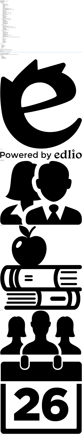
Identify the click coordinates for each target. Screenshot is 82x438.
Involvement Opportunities (5, 32)
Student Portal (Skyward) (5, 36)
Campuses (4, 6)
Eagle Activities (3, 45)
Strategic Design (4, 13)
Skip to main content (2, 0)
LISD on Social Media (4, 58)
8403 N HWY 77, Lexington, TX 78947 (4, 54)
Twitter (2, 47)
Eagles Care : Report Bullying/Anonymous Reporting (8, 26)
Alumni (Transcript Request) (6, 5)
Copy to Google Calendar (2, 51)
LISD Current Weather (5, 14)
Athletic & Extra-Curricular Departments (7, 19)
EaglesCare (4, 42)
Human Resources (5, 20)
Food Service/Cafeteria (5, 21)
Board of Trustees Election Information (7, 18)
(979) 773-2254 (11, 54)
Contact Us (4, 7)
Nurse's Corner (4, 33)
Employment (3, 46)
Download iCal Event (8, 51)
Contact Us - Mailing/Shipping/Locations (7, 8)
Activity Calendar (4, 25)
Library (3, 37)
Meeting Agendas (4, 17)
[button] (3, 3)
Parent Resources (4, 35)
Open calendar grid (8, 53)
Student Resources (5, 29)
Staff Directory (4, 12)
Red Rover (4, 40)
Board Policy (4, 16)
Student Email (4, 28)
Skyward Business (5, 41)
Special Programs (4, 22)
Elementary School (3, 57)
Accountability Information (5, 4)
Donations (4, 10)
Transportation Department (5, 23)
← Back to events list (3, 53)
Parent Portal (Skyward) (5, 34)
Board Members (4, 15)
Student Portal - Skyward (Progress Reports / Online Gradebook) (9, 27)
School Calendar (4, 11)
